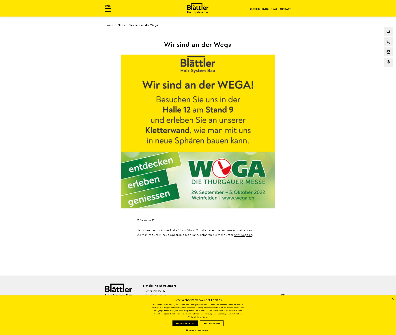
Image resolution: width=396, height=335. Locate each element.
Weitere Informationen (198, 317)
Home (109, 25)
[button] (198, 330)
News (274, 9)
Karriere (255, 9)
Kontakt (285, 9)
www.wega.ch (243, 235)
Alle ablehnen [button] (212, 323)
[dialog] (198, 315)
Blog (265, 9)
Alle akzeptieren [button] (185, 323)
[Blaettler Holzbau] (198, 8)
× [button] (392, 299)
